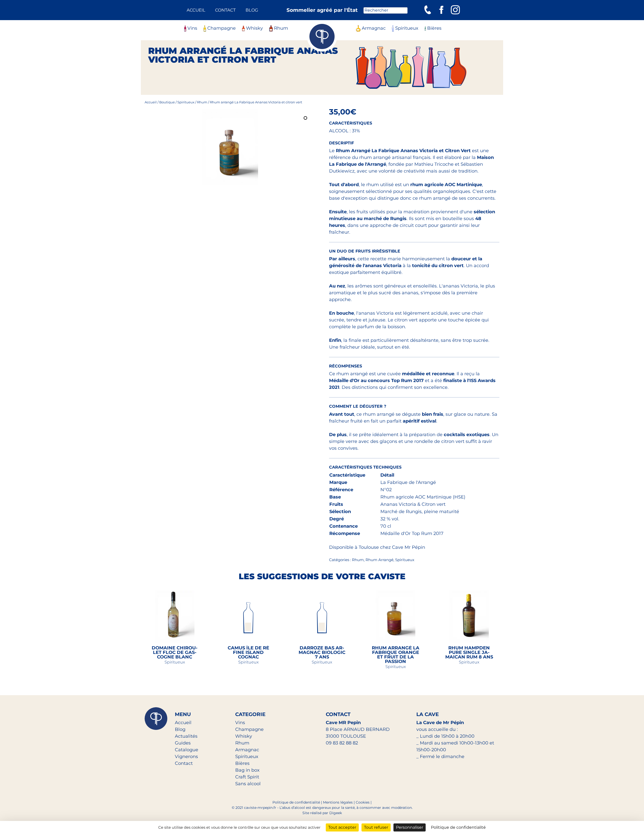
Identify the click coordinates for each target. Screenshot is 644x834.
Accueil (196, 10)
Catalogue (186, 750)
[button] (305, 118)
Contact (225, 10)
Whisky (254, 28)
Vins (192, 28)
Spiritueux (406, 28)
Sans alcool (248, 783)
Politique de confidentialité (296, 802)
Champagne (221, 28)
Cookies (363, 802)
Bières (434, 28)
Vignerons (186, 756)
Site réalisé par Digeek (322, 813)
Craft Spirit (247, 777)
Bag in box (247, 770)
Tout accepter (342, 827)
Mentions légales (338, 802)
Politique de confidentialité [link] (458, 827)
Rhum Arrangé (379, 559)
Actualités (186, 736)
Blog (252, 10)
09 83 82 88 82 (342, 743)
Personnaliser (409, 827)
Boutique (167, 102)
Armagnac (374, 28)
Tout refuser (376, 827)
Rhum (281, 28)
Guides (183, 743)
